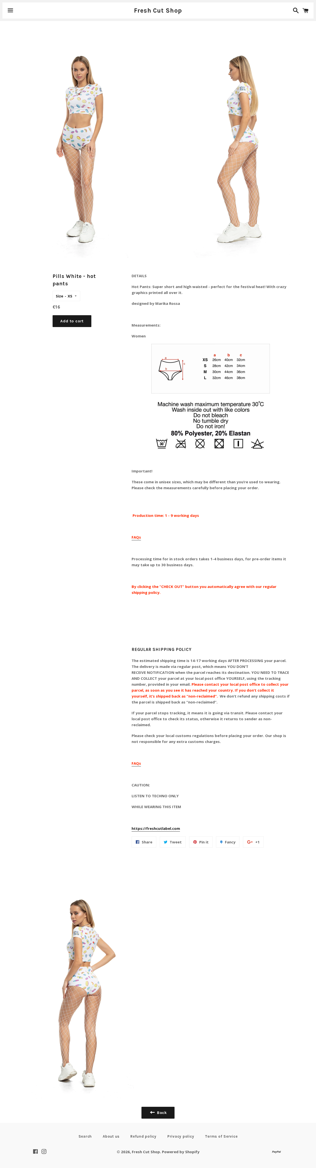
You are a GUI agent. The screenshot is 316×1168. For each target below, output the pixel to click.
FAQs (136, 537)
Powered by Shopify (180, 1151)
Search (85, 1136)
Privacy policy (180, 1136)
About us (111, 1136)
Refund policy (143, 1136)
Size (59, 295)
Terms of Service (221, 1136)
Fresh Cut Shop (158, 10)
